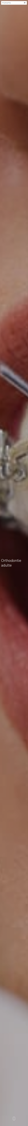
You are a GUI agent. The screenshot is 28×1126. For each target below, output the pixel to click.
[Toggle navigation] (25, 3)
